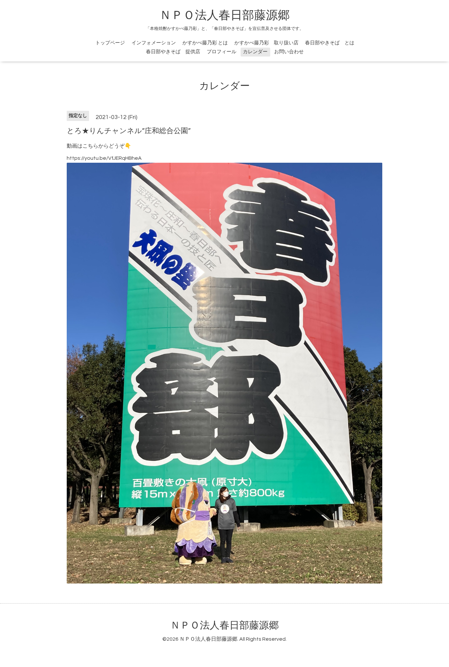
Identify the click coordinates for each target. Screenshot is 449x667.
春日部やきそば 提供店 (173, 51)
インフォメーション (153, 42)
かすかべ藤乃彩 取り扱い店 (266, 42)
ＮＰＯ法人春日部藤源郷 (224, 15)
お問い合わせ (289, 51)
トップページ (110, 42)
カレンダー (255, 51)
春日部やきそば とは (329, 42)
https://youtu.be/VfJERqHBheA (104, 158)
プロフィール (221, 51)
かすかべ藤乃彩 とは (205, 42)
